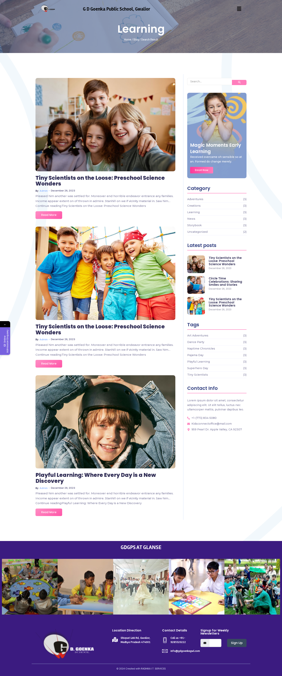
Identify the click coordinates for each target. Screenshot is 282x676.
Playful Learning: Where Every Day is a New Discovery (95, 478)
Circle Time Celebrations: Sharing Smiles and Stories (225, 282)
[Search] (239, 82)
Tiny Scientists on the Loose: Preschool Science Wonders (100, 181)
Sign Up (237, 643)
